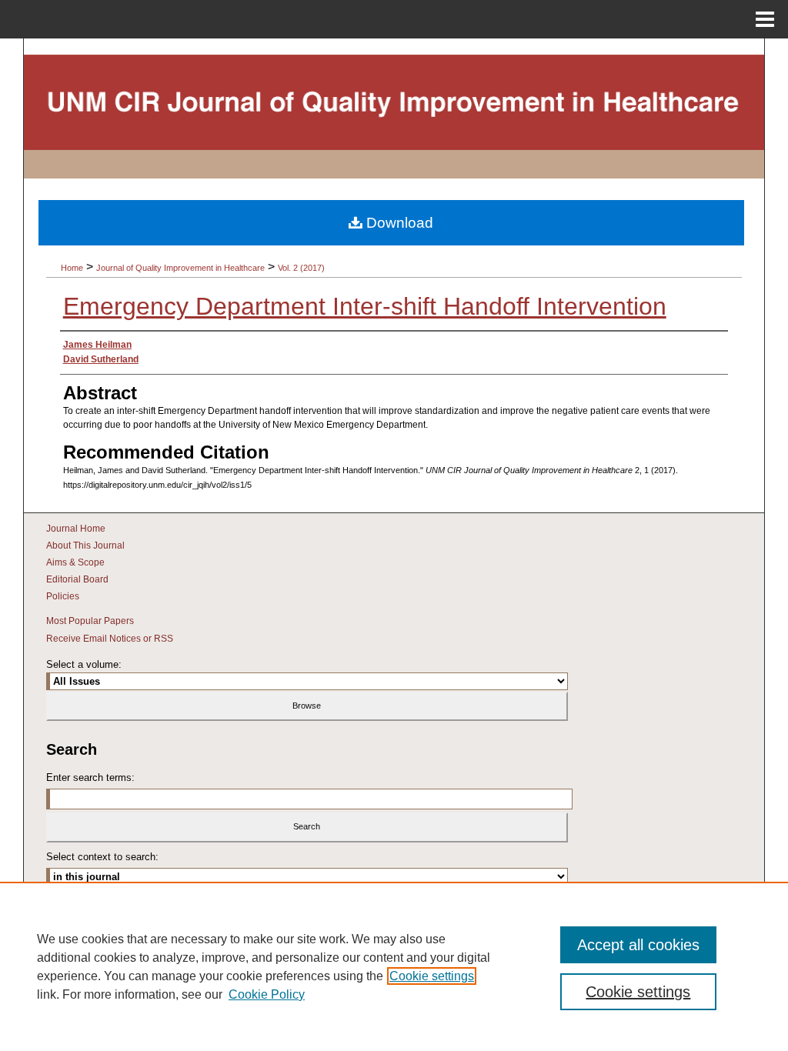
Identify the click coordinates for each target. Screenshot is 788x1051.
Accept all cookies (638, 944)
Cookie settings (431, 976)
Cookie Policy (267, 994)
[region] (394, 966)
